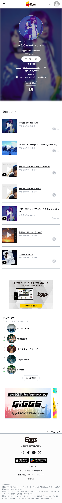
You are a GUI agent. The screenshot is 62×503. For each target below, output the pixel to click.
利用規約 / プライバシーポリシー (31, 474)
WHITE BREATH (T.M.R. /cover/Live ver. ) (38, 144)
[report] (24, 41)
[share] (20, 41)
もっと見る (31, 83)
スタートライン (26, 254)
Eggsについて (31, 466)
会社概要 (31, 478)
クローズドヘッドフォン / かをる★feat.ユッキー (39, 210)
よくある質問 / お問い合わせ (31, 470)
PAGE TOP (55, 431)
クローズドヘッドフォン (30, 188)
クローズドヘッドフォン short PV (34, 166)
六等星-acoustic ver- (29, 122)
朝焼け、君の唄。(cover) (30, 232)
